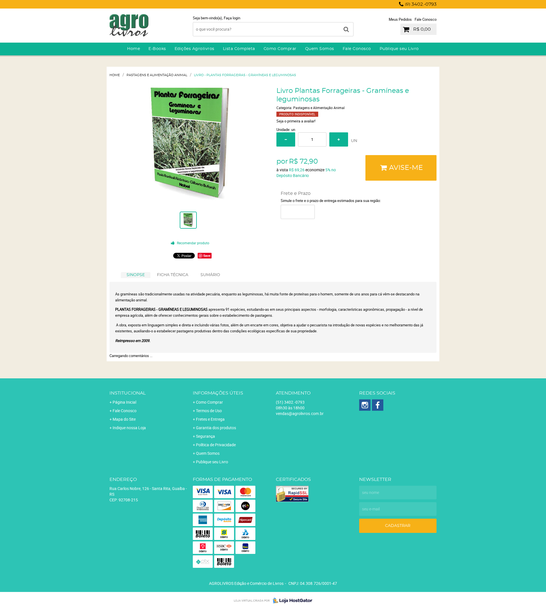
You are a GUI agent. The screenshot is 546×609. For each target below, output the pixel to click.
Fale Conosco (426, 19)
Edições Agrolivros (194, 49)
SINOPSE (136, 275)
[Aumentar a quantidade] (338, 139)
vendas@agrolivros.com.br (300, 413)
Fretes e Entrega (210, 419)
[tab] (135, 275)
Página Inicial (124, 402)
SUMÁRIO (210, 275)
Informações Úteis (218, 393)
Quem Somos (319, 49)
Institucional (127, 393)
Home (133, 49)
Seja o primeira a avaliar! (295, 121)
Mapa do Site (124, 419)
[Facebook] (377, 405)
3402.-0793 (421, 4)
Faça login (232, 17)
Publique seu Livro (399, 49)
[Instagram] (365, 405)
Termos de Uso (209, 410)
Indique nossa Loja (129, 427)
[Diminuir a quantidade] (285, 139)
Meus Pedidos (400, 19)
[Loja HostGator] (291, 600)
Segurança (205, 436)
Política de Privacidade (216, 444)
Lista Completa (239, 49)
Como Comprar (280, 49)
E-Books (157, 49)
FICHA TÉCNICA (172, 275)
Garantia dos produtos (216, 427)
